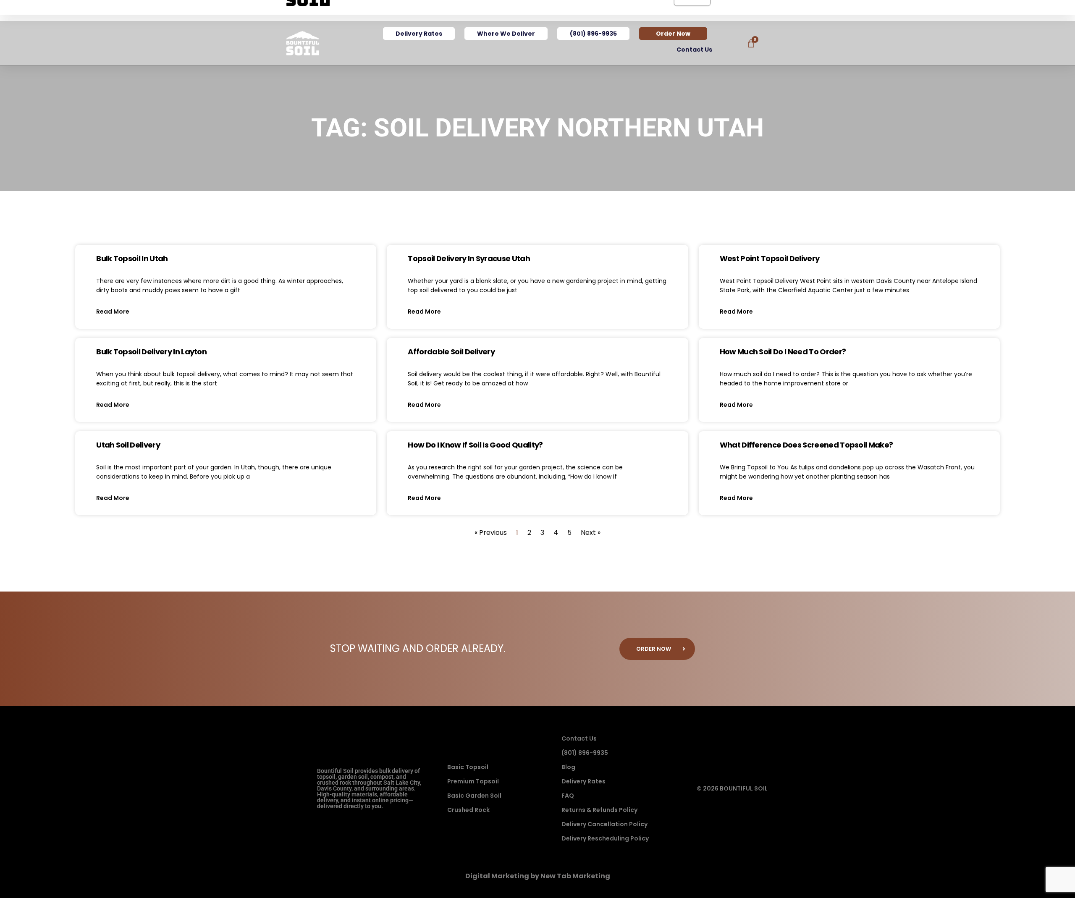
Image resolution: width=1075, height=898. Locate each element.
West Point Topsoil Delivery (770, 258)
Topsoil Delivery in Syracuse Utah (469, 258)
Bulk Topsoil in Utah (132, 258)
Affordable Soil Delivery (451, 351)
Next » (590, 532)
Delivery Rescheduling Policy (605, 838)
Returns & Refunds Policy (599, 810)
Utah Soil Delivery (128, 445)
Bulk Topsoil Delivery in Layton (151, 351)
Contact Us (694, 49)
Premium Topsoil (473, 781)
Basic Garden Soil (474, 795)
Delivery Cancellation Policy (604, 824)
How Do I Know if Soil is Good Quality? (475, 445)
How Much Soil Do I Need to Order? (783, 351)
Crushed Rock (468, 810)
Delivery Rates (419, 33)
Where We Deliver (506, 33)
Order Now (673, 33)
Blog (568, 767)
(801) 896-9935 (593, 33)
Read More (112, 311)
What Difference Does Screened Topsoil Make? (806, 445)
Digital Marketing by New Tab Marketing (537, 876)
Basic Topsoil (467, 767)
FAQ (567, 795)
